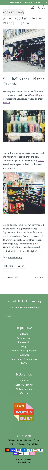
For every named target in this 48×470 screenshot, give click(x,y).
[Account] (33, 7)
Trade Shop (24, 354)
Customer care (24, 338)
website (6, 102)
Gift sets (24, 333)
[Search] (38, 7)
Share (10, 266)
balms (41, 160)
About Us (24, 380)
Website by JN (24, 462)
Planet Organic (36, 95)
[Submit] (41, 316)
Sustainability (24, 342)
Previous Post (11, 276)
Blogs (24, 346)
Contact (37, 440)
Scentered (27, 459)
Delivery (11, 440)
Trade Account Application (24, 350)
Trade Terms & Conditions (24, 359)
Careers (24, 393)
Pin (22, 266)
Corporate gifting (24, 384)
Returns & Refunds (24, 440)
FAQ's (24, 363)
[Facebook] (22, 436)
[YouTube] (29, 436)
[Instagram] (18, 436)
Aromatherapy (15, 257)
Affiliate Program (24, 389)
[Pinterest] (26, 436)
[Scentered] (13, 12)
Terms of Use (32, 444)
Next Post (38, 276)
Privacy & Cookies (17, 444)
